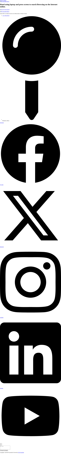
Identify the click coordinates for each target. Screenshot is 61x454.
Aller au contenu (3, 0)
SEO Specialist (21, 452)
